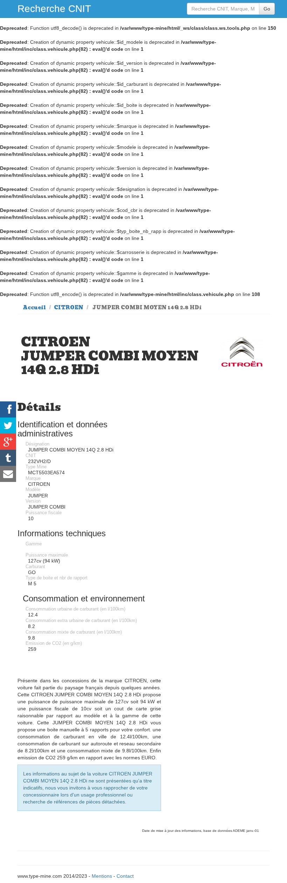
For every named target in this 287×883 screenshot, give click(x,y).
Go (267, 9)
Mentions (102, 876)
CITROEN (68, 307)
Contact (125, 876)
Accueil (34, 307)
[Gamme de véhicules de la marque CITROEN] (242, 352)
